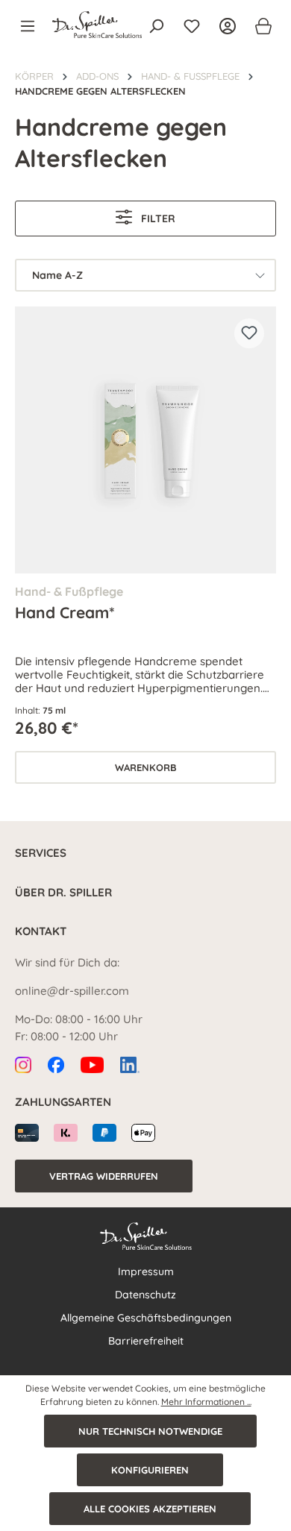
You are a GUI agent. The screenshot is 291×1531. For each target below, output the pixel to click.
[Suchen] (156, 26)
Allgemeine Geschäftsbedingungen (145, 1317)
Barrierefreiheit (146, 1341)
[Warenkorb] (258, 26)
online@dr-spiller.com (72, 991)
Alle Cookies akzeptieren (150, 1509)
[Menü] (32, 26)
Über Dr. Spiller (63, 892)
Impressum (146, 1271)
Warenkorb (146, 767)
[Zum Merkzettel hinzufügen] (249, 333)
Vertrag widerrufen (103, 1176)
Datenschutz (145, 1294)
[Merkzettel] (192, 26)
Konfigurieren (150, 1470)
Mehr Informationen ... (206, 1401)
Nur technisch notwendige (150, 1431)
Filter (156, 218)
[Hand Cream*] (145, 440)
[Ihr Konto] (227, 26)
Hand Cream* (65, 612)
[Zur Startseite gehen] (97, 24)
